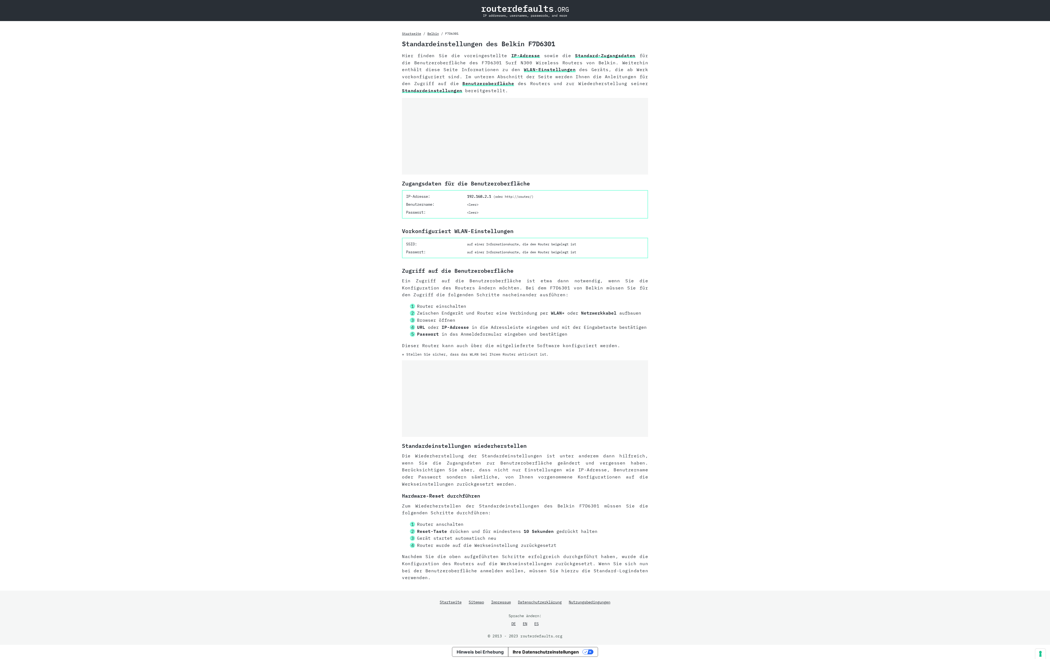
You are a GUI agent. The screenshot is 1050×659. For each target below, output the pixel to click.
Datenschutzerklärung (540, 602)
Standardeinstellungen (432, 90)
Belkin (433, 33)
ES (536, 623)
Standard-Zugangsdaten (605, 55)
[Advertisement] (525, 136)
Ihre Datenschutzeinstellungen (546, 652)
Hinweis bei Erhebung (480, 652)
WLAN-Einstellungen (550, 69)
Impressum (501, 602)
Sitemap (476, 602)
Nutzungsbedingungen (589, 602)
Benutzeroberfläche (488, 83)
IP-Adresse (525, 55)
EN (525, 623)
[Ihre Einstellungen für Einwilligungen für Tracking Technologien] (1040, 654)
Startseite (411, 33)
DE (513, 623)
